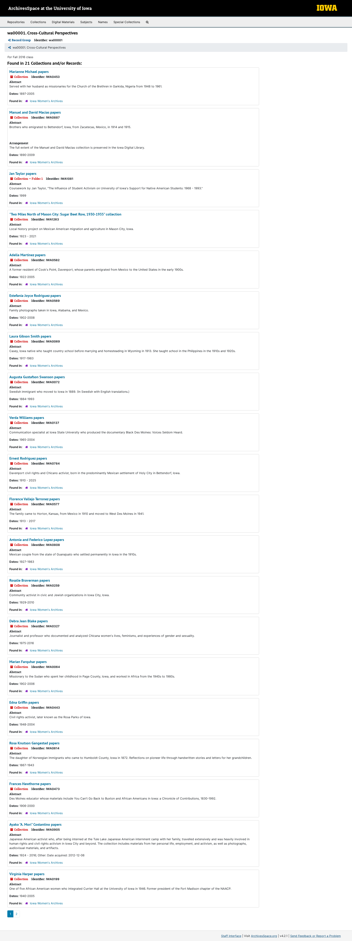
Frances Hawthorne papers (30, 783)
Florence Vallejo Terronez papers (34, 499)
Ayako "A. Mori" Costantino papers (35, 824)
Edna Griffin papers (24, 702)
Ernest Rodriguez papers (28, 458)
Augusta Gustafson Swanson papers (37, 377)
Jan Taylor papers (22, 173)
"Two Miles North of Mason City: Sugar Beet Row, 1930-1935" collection (65, 214)
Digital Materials (63, 22)
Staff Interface (231, 936)
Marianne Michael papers (29, 71)
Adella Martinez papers (27, 255)
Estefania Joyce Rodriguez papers (35, 295)
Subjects (86, 22)
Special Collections (126, 22)
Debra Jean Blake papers (28, 621)
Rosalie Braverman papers (29, 580)
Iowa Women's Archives (46, 101)
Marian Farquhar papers (28, 661)
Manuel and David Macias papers (35, 112)
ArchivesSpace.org (264, 936)
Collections (38, 22)
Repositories (16, 22)
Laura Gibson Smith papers (30, 336)
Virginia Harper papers (26, 874)
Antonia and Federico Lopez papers (36, 539)
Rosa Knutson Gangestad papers (34, 743)
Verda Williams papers (26, 417)
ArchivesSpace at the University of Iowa (50, 8)
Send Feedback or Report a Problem (315, 936)
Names (103, 22)
